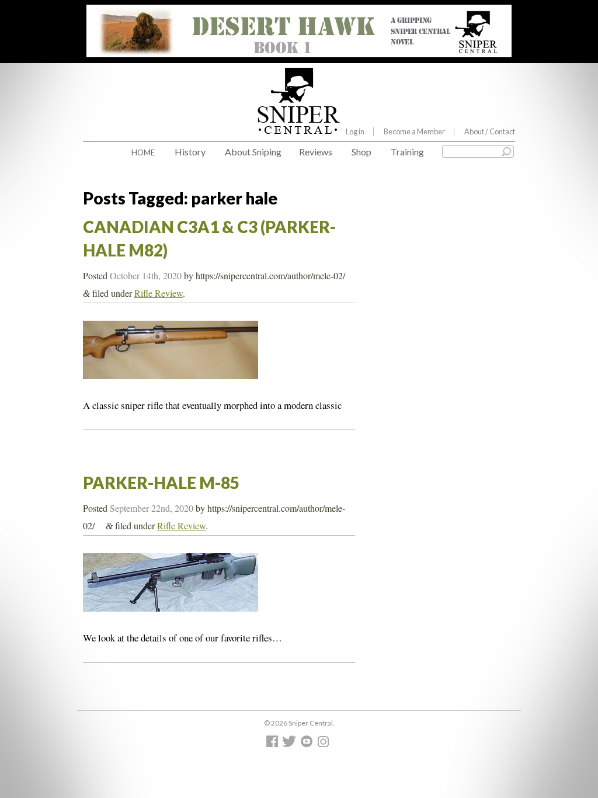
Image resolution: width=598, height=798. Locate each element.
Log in (355, 131)
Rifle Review (158, 293)
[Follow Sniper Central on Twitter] (291, 744)
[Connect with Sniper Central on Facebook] (273, 744)
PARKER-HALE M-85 (161, 482)
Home (143, 152)
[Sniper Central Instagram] (324, 744)
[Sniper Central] (299, 125)
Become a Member (414, 131)
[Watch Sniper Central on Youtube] (308, 744)
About (489, 131)
